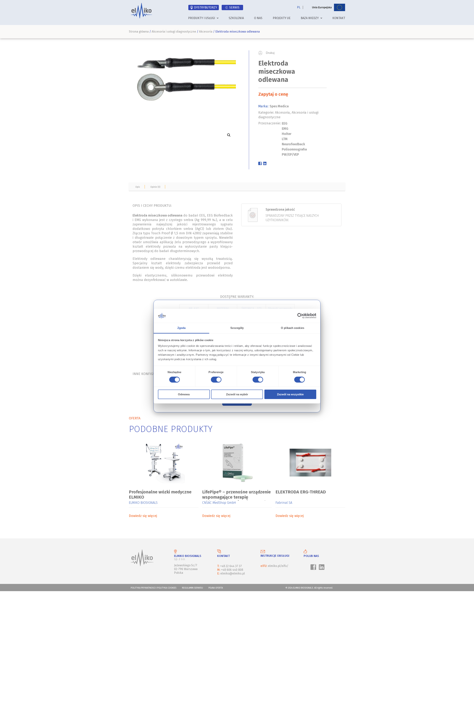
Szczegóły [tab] (237, 327)
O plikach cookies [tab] (292, 327)
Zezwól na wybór (237, 394)
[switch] (215, 380)
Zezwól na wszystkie (290, 394)
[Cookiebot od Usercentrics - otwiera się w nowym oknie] (300, 316)
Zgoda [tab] (181, 327)
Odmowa (184, 394)
